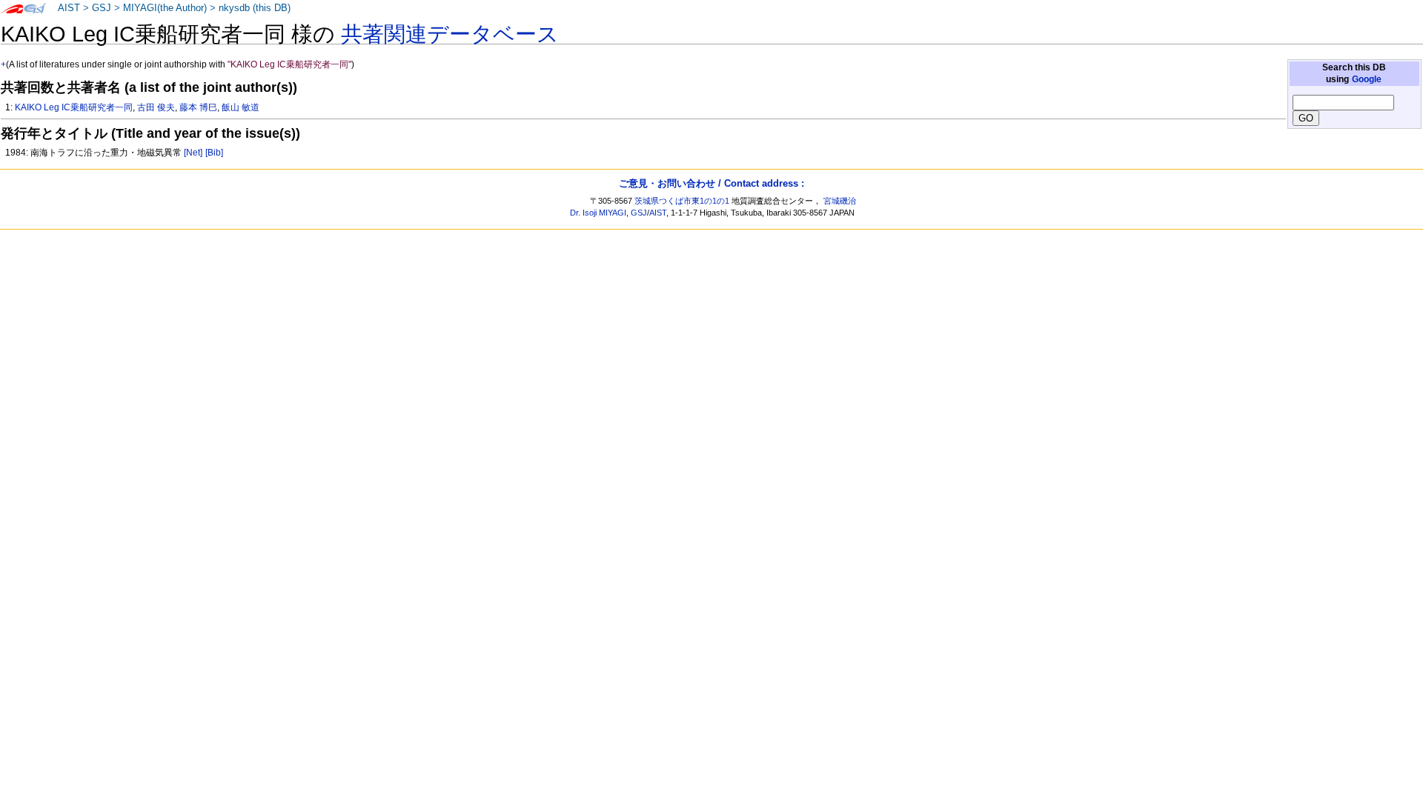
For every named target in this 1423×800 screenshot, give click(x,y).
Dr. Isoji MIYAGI (598, 212)
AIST (69, 8)
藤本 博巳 (198, 107)
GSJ (101, 8)
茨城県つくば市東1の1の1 (681, 200)
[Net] (193, 152)
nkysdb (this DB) (255, 8)
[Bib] (214, 152)
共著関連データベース (450, 34)
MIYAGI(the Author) (165, 8)
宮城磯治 (839, 200)
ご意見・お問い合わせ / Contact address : (711, 183)
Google (1366, 79)
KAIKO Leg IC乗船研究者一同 (74, 107)
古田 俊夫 (156, 107)
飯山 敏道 (240, 107)
